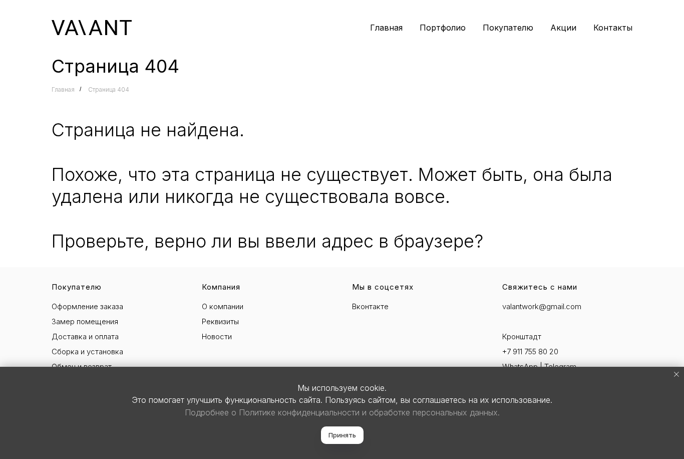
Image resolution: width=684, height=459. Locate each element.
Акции (563, 28)
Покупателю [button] (508, 28)
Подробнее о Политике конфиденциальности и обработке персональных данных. (342, 412)
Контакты (612, 28)
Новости (217, 336)
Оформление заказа (87, 306)
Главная (386, 28)
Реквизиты (220, 321)
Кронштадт (521, 336)
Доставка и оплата (85, 336)
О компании (222, 306)
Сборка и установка (87, 351)
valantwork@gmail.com (541, 306)
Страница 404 (108, 89)
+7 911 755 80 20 (530, 351)
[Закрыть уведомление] (676, 374)
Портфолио (443, 28)
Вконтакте (370, 306)
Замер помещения (85, 321)
